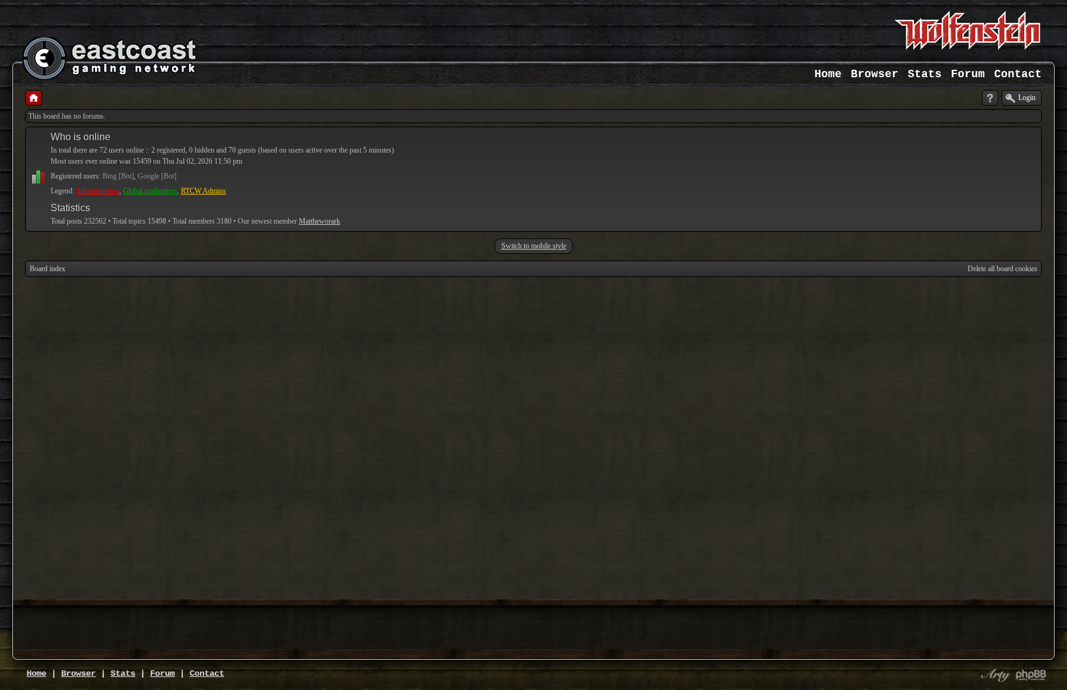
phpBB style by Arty (994, 675)
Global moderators (150, 191)
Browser (874, 74)
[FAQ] (990, 98)
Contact (1018, 74)
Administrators (97, 191)
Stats (925, 74)
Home (828, 74)
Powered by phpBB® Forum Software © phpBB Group (1031, 675)
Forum (968, 74)
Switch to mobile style (533, 246)
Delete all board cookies (1002, 268)
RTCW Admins (203, 191)
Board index (47, 268)
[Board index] (33, 98)
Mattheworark (319, 221)
